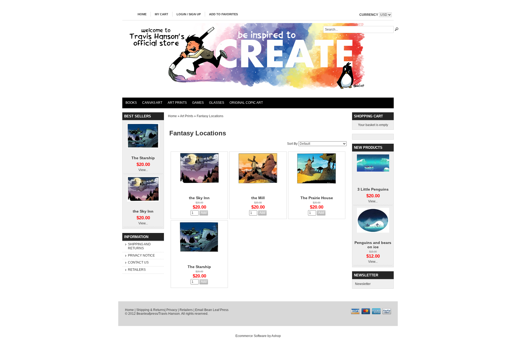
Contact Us (138, 262)
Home (142, 14)
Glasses (216, 103)
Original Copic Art (246, 103)
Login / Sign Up (189, 14)
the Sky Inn (143, 211)
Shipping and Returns (139, 246)
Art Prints (177, 103)
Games (198, 103)
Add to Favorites (223, 14)
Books (131, 103)
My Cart (161, 14)
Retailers (137, 270)
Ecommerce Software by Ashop (258, 336)
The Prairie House (316, 198)
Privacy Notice (141, 255)
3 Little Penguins (373, 189)
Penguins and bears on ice (372, 244)
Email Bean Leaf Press (211, 310)
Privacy (171, 310)
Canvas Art (152, 103)
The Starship (143, 158)
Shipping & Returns (150, 310)
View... (143, 170)
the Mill (258, 198)
